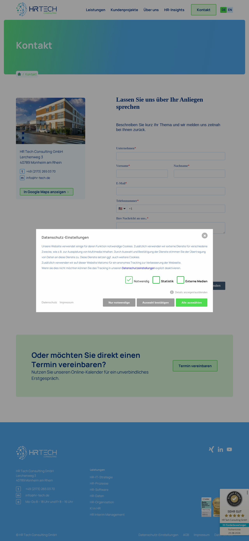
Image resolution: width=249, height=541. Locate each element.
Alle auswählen (191, 302)
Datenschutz (49, 302)
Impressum (67, 302)
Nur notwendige (119, 302)
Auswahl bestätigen (155, 302)
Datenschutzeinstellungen (138, 268)
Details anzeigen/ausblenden (191, 292)
